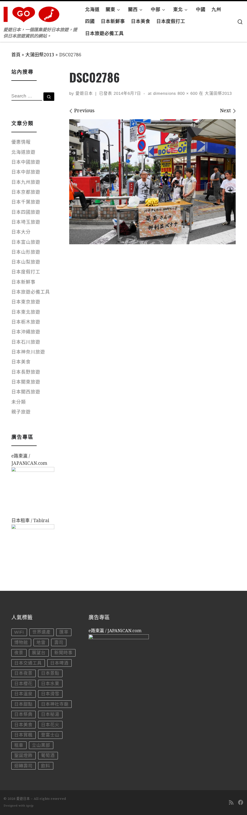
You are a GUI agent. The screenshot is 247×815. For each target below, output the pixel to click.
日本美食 (21, 362)
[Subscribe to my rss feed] (231, 803)
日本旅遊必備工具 (30, 292)
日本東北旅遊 (25, 312)
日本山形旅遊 (25, 252)
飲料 (45, 765)
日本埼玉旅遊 (25, 222)
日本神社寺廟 (55, 704)
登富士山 (50, 735)
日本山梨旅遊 (25, 262)
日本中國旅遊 (25, 162)
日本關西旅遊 (25, 392)
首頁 (16, 55)
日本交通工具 (28, 663)
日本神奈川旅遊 (28, 352)
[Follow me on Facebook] (240, 803)
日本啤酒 (59, 663)
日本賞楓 (23, 735)
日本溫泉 (23, 693)
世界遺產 (41, 632)
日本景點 (50, 673)
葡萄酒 (48, 755)
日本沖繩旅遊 (25, 332)
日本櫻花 (23, 683)
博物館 (21, 642)
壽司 (58, 642)
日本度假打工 (25, 272)
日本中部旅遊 (25, 172)
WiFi (19, 632)
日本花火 (50, 724)
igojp (30, 805)
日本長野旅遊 (25, 372)
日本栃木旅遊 (25, 322)
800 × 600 (187, 93)
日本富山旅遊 (25, 242)
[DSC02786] (152, 181)
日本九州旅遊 (25, 182)
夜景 (18, 652)
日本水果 (50, 683)
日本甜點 (23, 704)
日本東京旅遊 (25, 302)
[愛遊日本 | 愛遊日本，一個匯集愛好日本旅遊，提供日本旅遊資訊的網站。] (34, 13)
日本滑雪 (50, 693)
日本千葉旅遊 (25, 202)
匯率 (64, 632)
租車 (18, 745)
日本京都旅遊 (25, 192)
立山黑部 (41, 745)
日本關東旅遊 (25, 382)
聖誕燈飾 (23, 755)
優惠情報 (21, 142)
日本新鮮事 (23, 282)
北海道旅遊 (23, 152)
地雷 (41, 642)
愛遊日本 (84, 93)
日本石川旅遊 (25, 342)
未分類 (18, 402)
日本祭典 (23, 714)
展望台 (39, 652)
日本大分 (21, 232)
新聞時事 (63, 652)
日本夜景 (23, 673)
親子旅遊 (21, 412)
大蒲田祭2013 (39, 55)
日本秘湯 (50, 714)
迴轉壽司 (23, 765)
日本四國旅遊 (25, 212)
